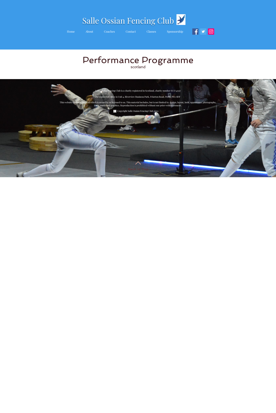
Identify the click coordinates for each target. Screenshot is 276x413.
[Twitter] (203, 31)
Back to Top (138, 169)
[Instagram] (211, 31)
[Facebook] (195, 31)
